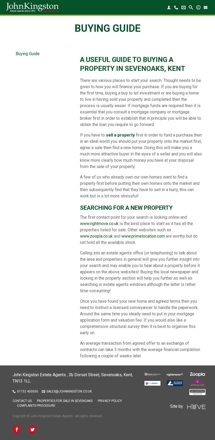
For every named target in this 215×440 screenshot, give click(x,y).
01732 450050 (27, 391)
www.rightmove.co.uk (99, 223)
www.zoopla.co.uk (96, 236)
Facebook (17, 429)
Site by (178, 406)
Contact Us (22, 401)
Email (183, 7)
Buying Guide (28, 53)
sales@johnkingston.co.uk (69, 391)
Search (191, 7)
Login (169, 7)
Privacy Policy (110, 401)
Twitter (32, 429)
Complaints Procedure (36, 405)
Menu (205, 7)
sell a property (120, 135)
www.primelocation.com (143, 236)
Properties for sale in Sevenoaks (65, 401)
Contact (176, 7)
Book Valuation (198, 7)
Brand (32, 7)
